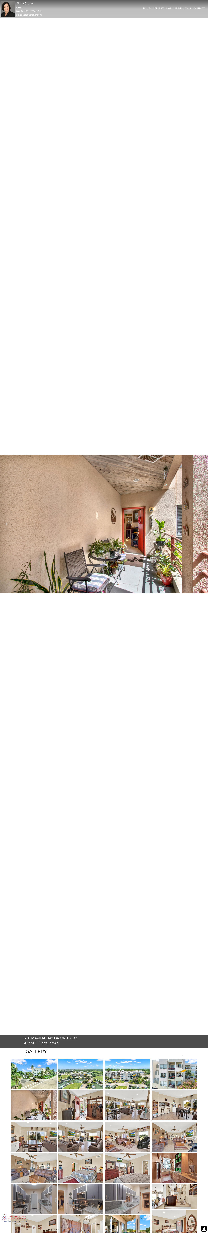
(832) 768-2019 (33, 11)
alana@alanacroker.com (29, 14)
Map (168, 8)
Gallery (158, 8)
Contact (199, 8)
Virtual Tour (182, 8)
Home (147, 8)
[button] (6, 524)
